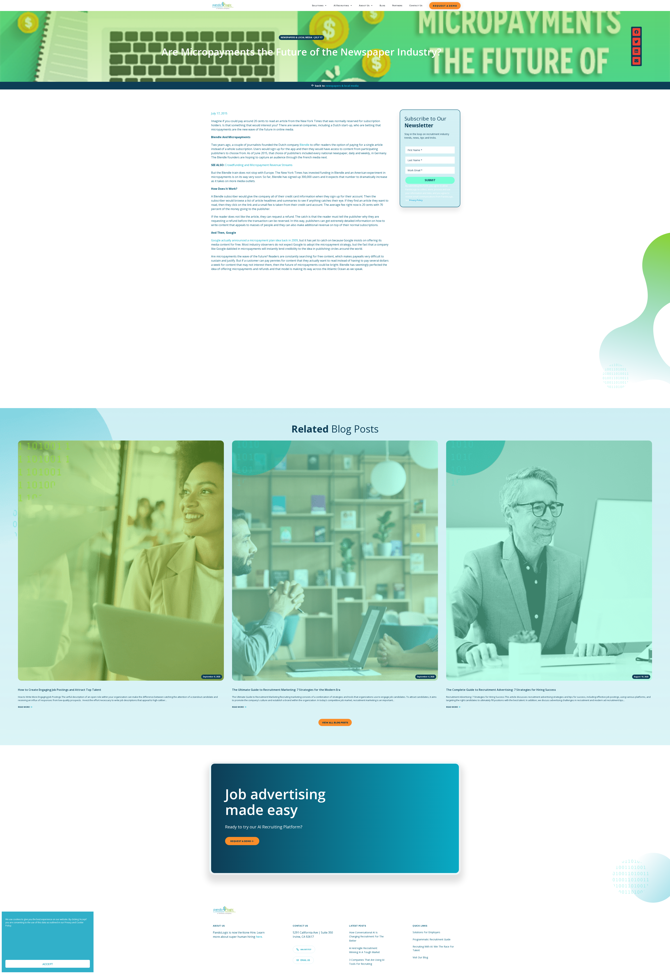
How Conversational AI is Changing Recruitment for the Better (366, 936)
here (259, 937)
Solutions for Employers (426, 932)
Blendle (304, 145)
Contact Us (415, 5)
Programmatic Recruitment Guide (432, 939)
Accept (47, 963)
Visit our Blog (420, 957)
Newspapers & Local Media (342, 85)
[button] (636, 32)
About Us (364, 5)
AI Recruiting (341, 5)
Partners (397, 5)
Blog (382, 5)
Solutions (317, 5)
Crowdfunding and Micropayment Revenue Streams (258, 165)
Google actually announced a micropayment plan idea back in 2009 (254, 240)
